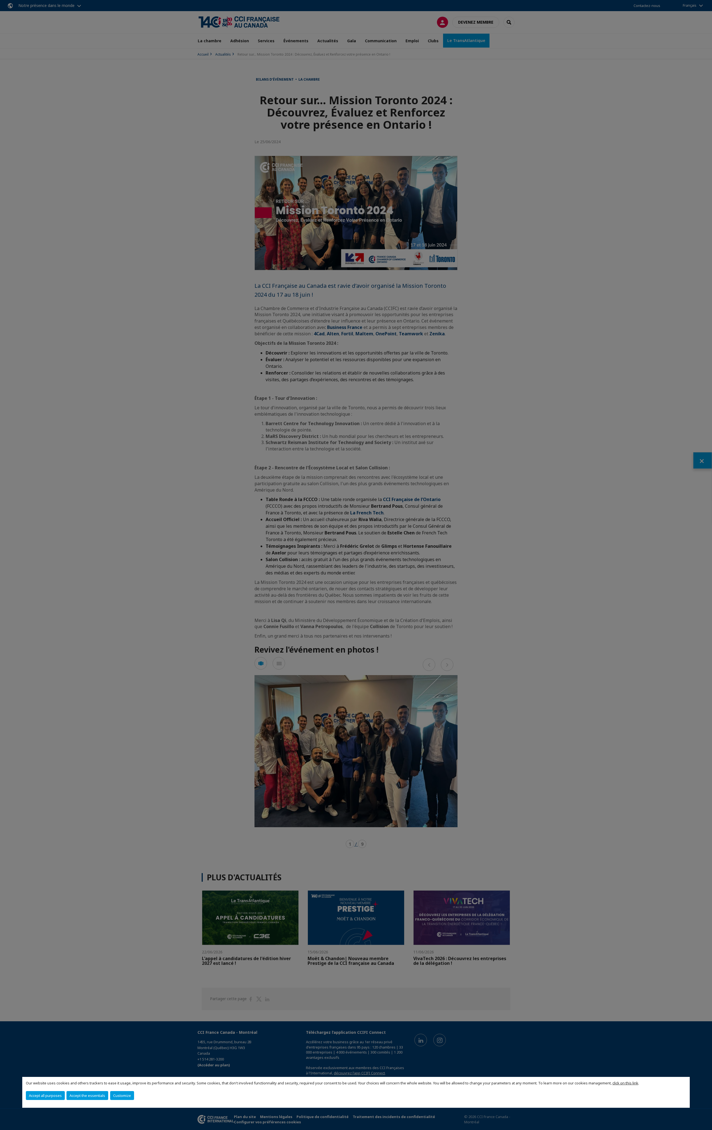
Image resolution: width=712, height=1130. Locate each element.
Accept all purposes (45, 1095)
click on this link (625, 1083)
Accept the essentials (87, 1095)
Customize (122, 1095)
